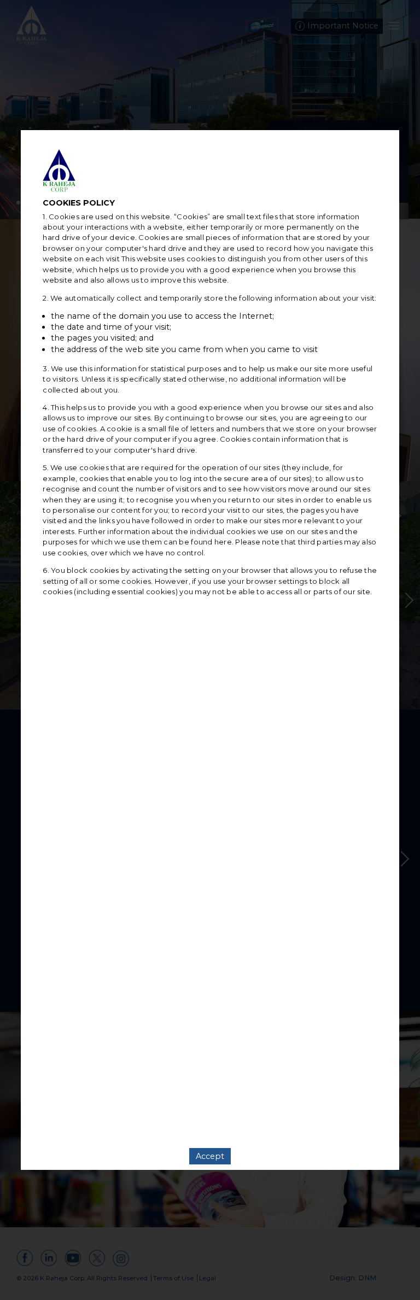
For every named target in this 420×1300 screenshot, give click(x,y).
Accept (210, 1156)
